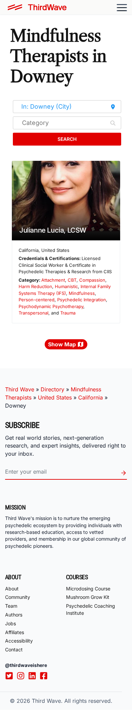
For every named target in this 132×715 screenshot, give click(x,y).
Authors (13, 615)
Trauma (67, 313)
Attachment (53, 280)
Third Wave (19, 389)
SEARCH (67, 139)
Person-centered (36, 299)
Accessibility (19, 641)
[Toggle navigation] (122, 7)
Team (11, 606)
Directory (52, 389)
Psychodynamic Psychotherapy (51, 306)
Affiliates (14, 632)
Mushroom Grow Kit (87, 597)
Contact (14, 649)
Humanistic (66, 286)
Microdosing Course (88, 588)
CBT (72, 280)
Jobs (10, 623)
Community (17, 597)
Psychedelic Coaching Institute (90, 609)
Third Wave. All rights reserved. (72, 700)
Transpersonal (33, 313)
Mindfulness (82, 293)
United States (55, 397)
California (90, 397)
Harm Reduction (35, 286)
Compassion (92, 280)
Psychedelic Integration (81, 299)
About (12, 588)
